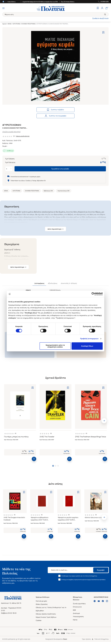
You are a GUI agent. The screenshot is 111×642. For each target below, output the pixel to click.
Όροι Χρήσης (86, 639)
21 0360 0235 (104, 1)
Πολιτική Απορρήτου (101, 639)
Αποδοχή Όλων (87, 346)
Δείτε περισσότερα (55, 229)
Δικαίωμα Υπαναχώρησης (78, 615)
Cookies (38, 620)
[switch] (43, 330)
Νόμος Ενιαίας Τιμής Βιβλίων (46, 617)
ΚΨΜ (10, 143)
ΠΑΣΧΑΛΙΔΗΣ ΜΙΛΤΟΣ (11, 132)
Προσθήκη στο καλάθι (60, 169)
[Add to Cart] (34, 459)
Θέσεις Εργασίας (42, 604)
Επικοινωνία (77, 607)
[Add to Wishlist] (103, 32)
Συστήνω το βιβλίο (57, 110)
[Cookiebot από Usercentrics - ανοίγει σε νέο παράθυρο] (93, 293)
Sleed (65, 639)
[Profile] (102, 8)
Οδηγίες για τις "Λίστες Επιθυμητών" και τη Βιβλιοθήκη (51, 609)
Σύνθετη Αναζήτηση (100, 18)
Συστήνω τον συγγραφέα (57, 116)
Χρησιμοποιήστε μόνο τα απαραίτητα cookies (55, 346)
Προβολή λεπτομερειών (89, 339)
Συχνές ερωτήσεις (79, 604)
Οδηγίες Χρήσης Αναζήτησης (46, 614)
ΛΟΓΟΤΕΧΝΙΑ (16, 24)
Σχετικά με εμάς (41, 601)
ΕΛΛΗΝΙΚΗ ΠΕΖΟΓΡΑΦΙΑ (28, 24)
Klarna (75, 620)
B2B (74, 610)
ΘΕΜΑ (9, 24)
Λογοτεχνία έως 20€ (63, 191)
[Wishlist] (98, 8)
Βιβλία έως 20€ (48, 191)
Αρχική (4, 24)
